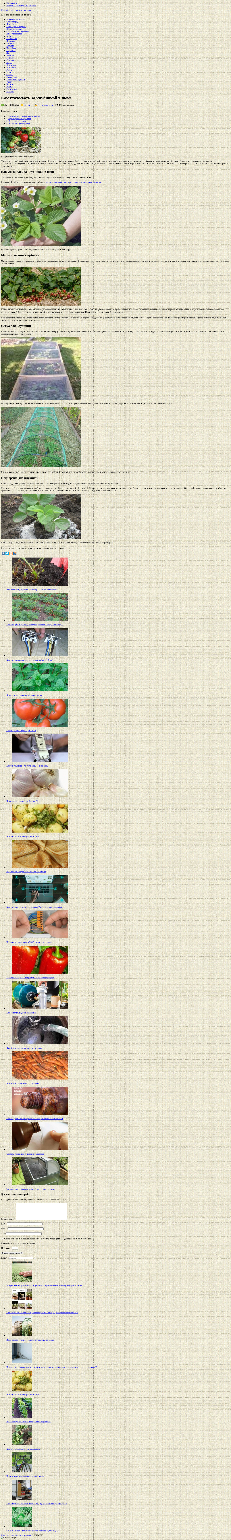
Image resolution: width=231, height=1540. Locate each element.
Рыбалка (10, 91)
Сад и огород (12, 22)
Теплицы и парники (15, 79)
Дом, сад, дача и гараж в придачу (16, 1535)
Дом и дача (11, 24)
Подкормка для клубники (19, 123)
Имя (4, 1224)
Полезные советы (14, 29)
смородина (75, 182)
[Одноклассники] (11, 553)
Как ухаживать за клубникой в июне (24, 116)
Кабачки (10, 43)
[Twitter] (7, 553)
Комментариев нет (46, 105)
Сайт (3, 1234)
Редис (9, 72)
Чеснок (9, 84)
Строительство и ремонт (17, 31)
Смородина (11, 77)
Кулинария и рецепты (16, 26)
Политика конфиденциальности (21, 6)
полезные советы (61, 182)
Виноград (10, 41)
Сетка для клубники (17, 121)
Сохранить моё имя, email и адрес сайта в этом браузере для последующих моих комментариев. (47, 1239)
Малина (10, 55)
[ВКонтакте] (3, 553)
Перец (9, 62)
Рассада (9, 70)
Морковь (10, 58)
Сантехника (11, 89)
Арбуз (9, 36)
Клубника (11, 50)
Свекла (9, 74)
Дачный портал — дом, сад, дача (16, 10)
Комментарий (8, 1219)
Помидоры (11, 67)
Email (4, 1229)
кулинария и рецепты (91, 182)
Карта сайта (11, 3)
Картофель (11, 48)
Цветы (9, 87)
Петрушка (11, 65)
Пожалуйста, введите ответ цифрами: (18, 1243)
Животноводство (14, 34)
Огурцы (10, 60)
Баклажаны (11, 38)
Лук (8, 53)
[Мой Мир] (14, 553)
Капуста (10, 46)
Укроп (9, 82)
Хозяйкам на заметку (16, 19)
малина (49, 182)
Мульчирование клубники (19, 118)
